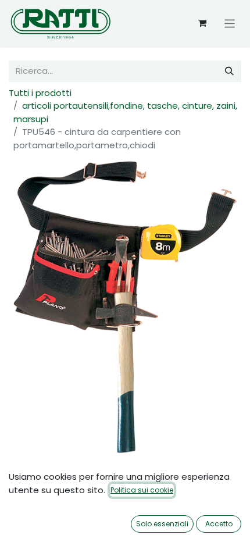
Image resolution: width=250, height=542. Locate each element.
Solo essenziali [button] (162, 524)
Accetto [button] (219, 524)
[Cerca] (229, 71)
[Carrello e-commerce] (202, 23)
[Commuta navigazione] (230, 23)
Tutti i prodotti (40, 93)
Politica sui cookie (141, 490)
